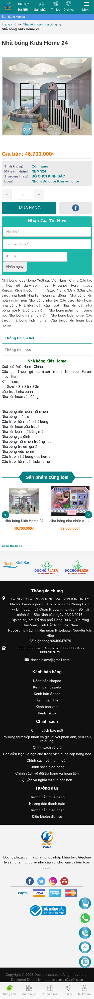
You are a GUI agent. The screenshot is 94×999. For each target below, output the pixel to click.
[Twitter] (41, 881)
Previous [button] (5, 514)
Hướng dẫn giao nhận (47, 810)
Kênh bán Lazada (47, 687)
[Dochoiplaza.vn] (17, 564)
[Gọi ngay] (85, 933)
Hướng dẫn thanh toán (47, 804)
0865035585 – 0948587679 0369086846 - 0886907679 (50, 650)
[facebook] (75, 208)
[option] (24, 514)
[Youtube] (64, 881)
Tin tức (55, 9)
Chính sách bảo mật (47, 730)
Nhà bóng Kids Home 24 (24, 521)
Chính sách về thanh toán (47, 760)
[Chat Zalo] (85, 962)
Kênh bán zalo (47, 707)
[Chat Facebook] (85, 947)
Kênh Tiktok (47, 713)
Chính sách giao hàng (47, 767)
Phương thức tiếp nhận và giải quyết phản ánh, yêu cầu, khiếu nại (47, 739)
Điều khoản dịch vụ (47, 817)
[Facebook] (30, 881)
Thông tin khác (18, 350)
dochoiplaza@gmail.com (50, 660)
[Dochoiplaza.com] (8, 7)
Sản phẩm (41, 9)
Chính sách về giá (47, 747)
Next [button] (88, 514)
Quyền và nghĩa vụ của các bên (47, 780)
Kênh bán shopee (47, 681)
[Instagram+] (53, 881)
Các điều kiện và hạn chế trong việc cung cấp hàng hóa (47, 754)
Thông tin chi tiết (19, 338)
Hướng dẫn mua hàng (47, 797)
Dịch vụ (68, 9)
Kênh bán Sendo (47, 694)
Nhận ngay (15, 267)
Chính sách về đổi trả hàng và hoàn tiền (47, 773)
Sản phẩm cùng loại (47, 477)
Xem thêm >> (12, 546)
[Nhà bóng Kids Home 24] (24, 501)
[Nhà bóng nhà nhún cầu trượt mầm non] (70, 501)
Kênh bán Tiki (47, 700)
